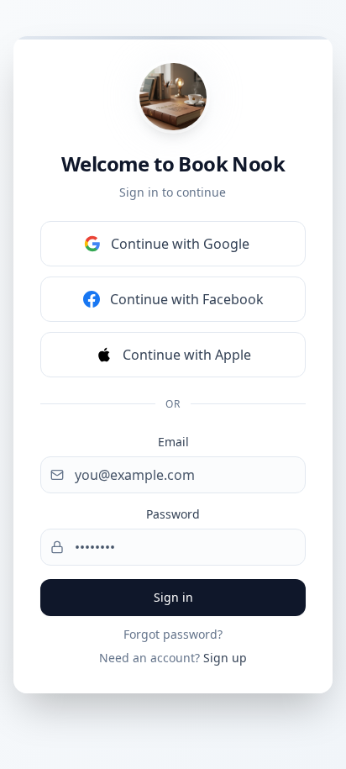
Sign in (173, 597)
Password (173, 514)
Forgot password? (173, 634)
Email (173, 442)
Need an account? (173, 658)
